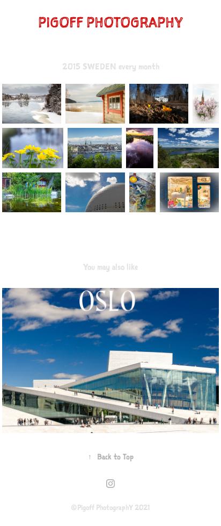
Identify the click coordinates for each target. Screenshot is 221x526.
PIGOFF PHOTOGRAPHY (110, 22)
